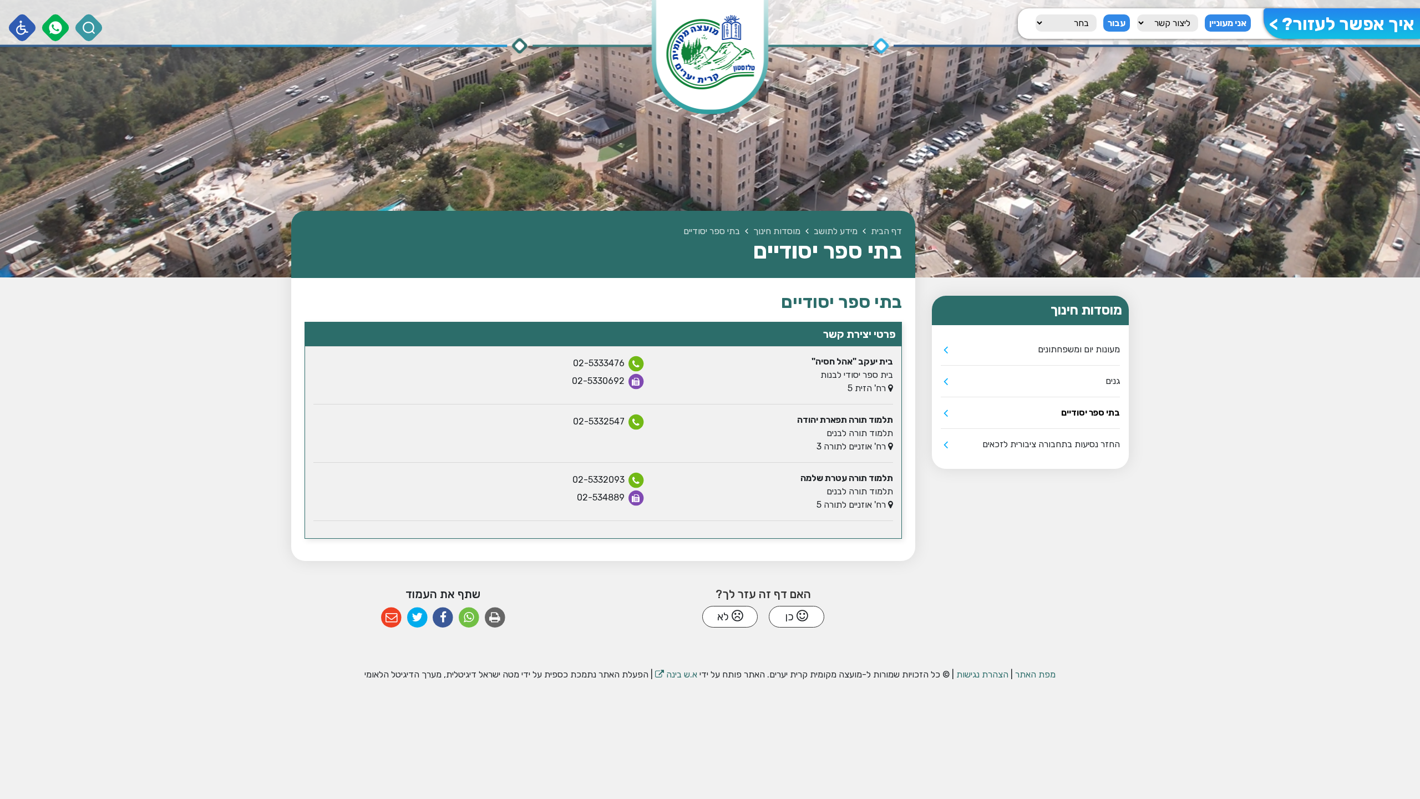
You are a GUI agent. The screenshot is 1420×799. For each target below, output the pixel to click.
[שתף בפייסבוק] (443, 618)
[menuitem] (1030, 350)
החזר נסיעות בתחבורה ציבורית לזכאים (1051, 444)
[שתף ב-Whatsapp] (469, 618)
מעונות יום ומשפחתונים (1079, 349)
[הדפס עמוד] (495, 618)
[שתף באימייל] (391, 618)
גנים (1112, 381)
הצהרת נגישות (982, 674)
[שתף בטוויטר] (417, 618)
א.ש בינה (676, 674)
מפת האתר (1035, 674)
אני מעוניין (1227, 23)
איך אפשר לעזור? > (1341, 23)
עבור (1116, 23)
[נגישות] (22, 28)
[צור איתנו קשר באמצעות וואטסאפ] (56, 28)
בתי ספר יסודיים (1090, 412)
